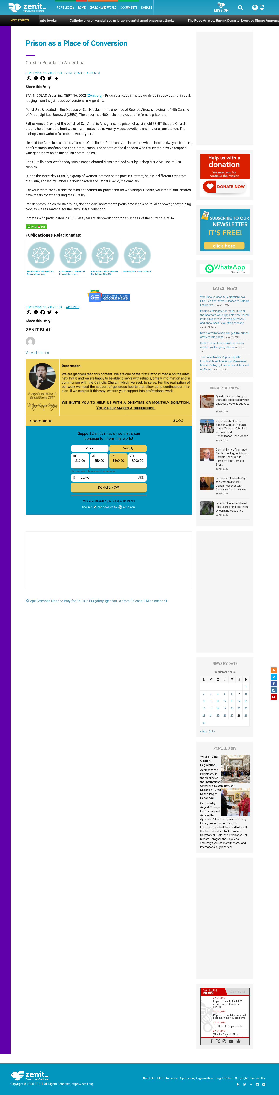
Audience (171, 1078)
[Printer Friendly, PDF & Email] (36, 226)
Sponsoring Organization (196, 1078)
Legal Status (224, 1078)
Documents (128, 7)
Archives (93, 73)
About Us (148, 1078)
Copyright (241, 1078)
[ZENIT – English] (31, 7)
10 (210, 701)
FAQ (160, 1078)
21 (238, 708)
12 (224, 701)
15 (245, 701)
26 (224, 715)
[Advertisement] (109, 564)
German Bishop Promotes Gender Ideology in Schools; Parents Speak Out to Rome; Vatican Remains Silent (232, 457)
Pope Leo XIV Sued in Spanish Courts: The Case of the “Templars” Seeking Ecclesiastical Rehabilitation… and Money (232, 428)
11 (217, 701)
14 (238, 701)
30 (203, 722)
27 (231, 715)
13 (231, 701)
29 (245, 715)
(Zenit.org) (94, 95)
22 (245, 708)
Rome (82, 7)
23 (203, 715)
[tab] (213, 991)
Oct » (212, 731)
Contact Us (257, 1078)
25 (217, 715)
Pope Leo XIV (65, 7)
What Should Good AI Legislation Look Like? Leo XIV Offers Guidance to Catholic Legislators (224, 300)
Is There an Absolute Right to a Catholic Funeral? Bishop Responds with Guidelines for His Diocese (231, 484)
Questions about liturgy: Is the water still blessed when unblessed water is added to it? (232, 402)
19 (224, 708)
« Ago (203, 731)
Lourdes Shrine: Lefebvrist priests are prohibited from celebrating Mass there (232, 507)
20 (231, 708)
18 (217, 708)
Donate (146, 7)
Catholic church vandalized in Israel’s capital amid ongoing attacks (69, 20)
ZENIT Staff (74, 73)
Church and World (103, 7)
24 (210, 715)
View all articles (37, 353)
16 (203, 708)
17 (210, 708)
